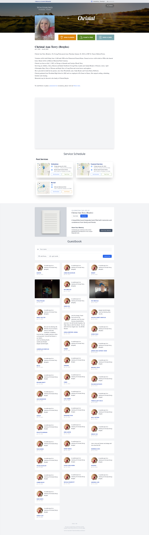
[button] (44, 167)
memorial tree (53, 86)
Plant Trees (66, 174)
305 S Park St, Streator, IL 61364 (62, 171)
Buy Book (84, 216)
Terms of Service (78, 528)
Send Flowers (67, 191)
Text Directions (56, 174)
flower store (77, 86)
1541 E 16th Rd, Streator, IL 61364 (62, 188)
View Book (75, 216)
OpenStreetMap (76, 530)
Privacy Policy (70, 528)
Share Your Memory (106, 230)
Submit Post (107, 256)
